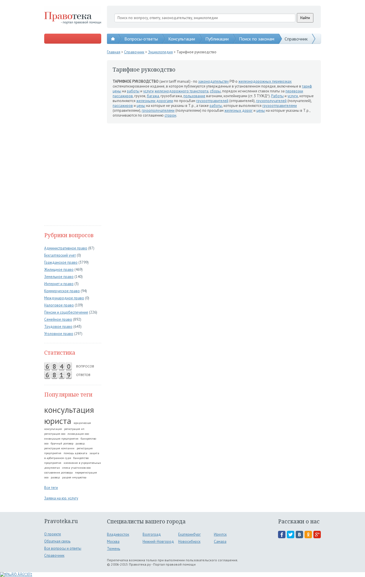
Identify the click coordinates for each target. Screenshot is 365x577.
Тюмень (113, 548)
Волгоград (152, 534)
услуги (148, 91)
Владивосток (118, 534)
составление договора (58, 472)
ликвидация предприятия (61, 438)
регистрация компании (59, 448)
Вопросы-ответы (141, 39)
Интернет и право (59, 283)
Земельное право (59, 276)
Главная (113, 52)
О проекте (52, 534)
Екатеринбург (189, 534)
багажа (153, 96)
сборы (215, 91)
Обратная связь (57, 541)
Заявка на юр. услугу (61, 498)
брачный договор (62, 443)
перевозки (294, 91)
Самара (220, 541)
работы (133, 91)
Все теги (51, 487)
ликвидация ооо (78, 434)
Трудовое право (58, 326)
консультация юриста (69, 415)
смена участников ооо (76, 468)
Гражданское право (61, 262)
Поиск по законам (256, 39)
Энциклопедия (160, 52)
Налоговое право (59, 305)
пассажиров (123, 96)
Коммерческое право (62, 290)
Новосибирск (189, 541)
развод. (80, 443)
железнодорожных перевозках (265, 81)
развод (55, 477)
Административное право (65, 248)
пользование (194, 96)
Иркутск (220, 534)
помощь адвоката (75, 453)
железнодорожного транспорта (181, 91)
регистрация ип (74, 429)
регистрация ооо (54, 434)
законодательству (213, 81)
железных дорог (238, 110)
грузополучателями (158, 110)
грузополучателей (271, 100)
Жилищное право (59, 269)
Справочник (296, 39)
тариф (307, 86)
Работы (277, 96)
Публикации (217, 39)
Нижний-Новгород (158, 541)
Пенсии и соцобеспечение (66, 312)
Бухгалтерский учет (60, 255)
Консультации (181, 39)
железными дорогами (154, 100)
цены (117, 91)
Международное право (64, 298)
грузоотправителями (279, 105)
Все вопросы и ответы (62, 548)
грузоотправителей (212, 100)
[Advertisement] (72, 135)
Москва (113, 541)
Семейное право (58, 319)
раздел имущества (74, 477)
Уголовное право (58, 333)
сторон (170, 115)
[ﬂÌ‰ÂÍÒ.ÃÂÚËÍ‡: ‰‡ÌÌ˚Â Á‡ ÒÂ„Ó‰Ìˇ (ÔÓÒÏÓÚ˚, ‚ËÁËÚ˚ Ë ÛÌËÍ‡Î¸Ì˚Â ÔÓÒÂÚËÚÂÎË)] (16, 574)
